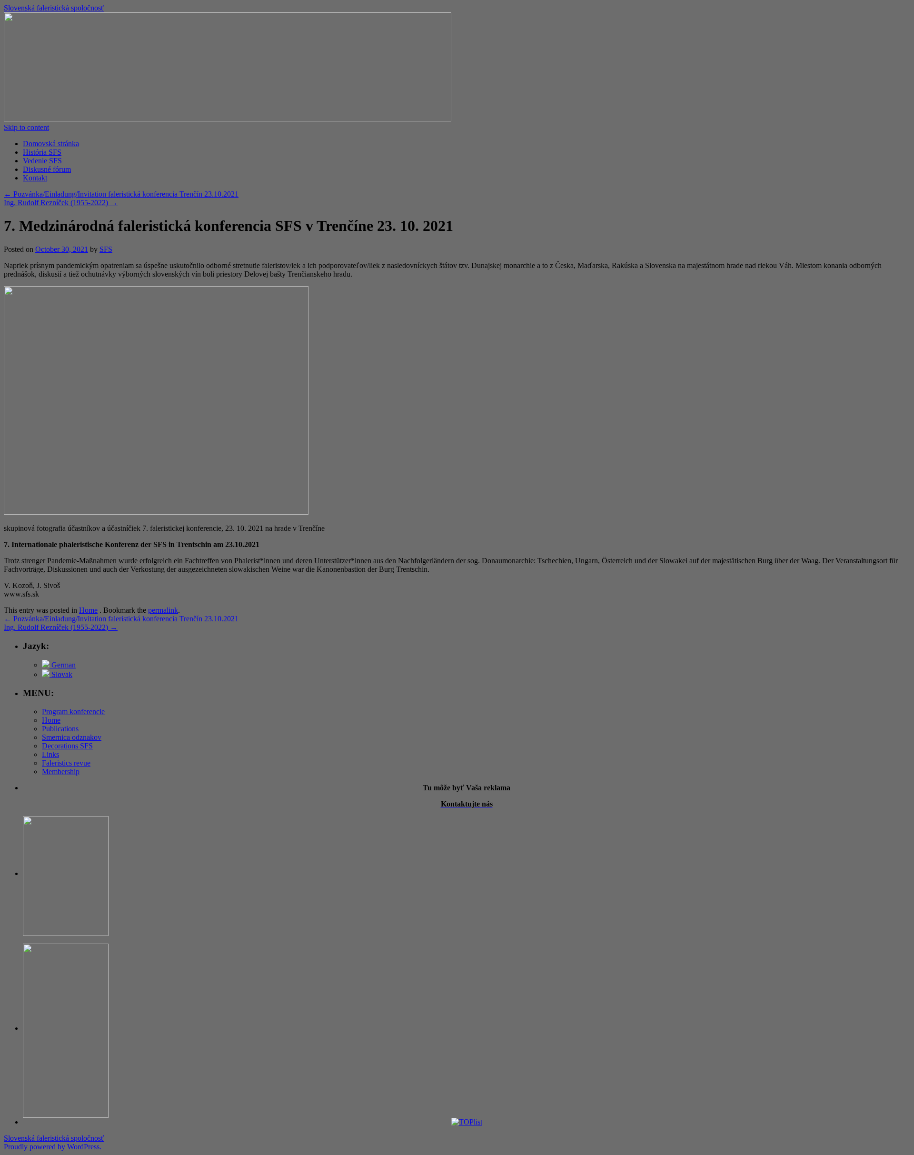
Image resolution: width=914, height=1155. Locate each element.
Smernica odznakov (71, 737)
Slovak (61, 674)
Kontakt (35, 178)
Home (88, 610)
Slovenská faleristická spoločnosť (54, 8)
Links (50, 754)
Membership (60, 771)
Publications (60, 729)
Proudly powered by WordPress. (52, 1147)
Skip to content (26, 127)
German (63, 665)
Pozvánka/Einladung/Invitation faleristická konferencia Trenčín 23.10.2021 (121, 194)
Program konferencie (73, 711)
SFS (105, 249)
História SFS (42, 152)
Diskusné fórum (47, 169)
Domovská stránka (51, 143)
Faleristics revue (66, 763)
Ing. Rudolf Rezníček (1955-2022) (61, 203)
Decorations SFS (67, 746)
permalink (163, 610)
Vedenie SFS (42, 161)
